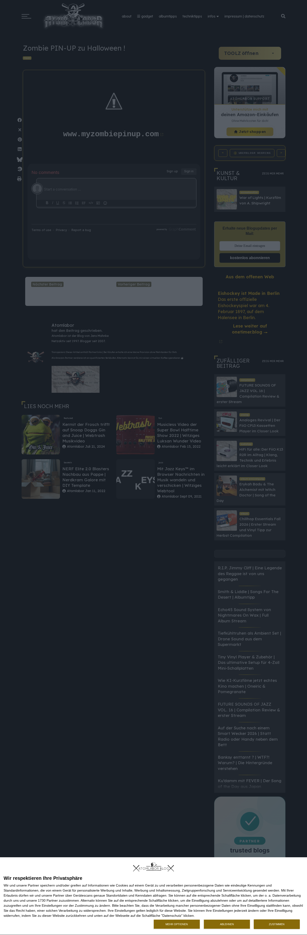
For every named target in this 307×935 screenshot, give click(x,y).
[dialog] (153, 896)
